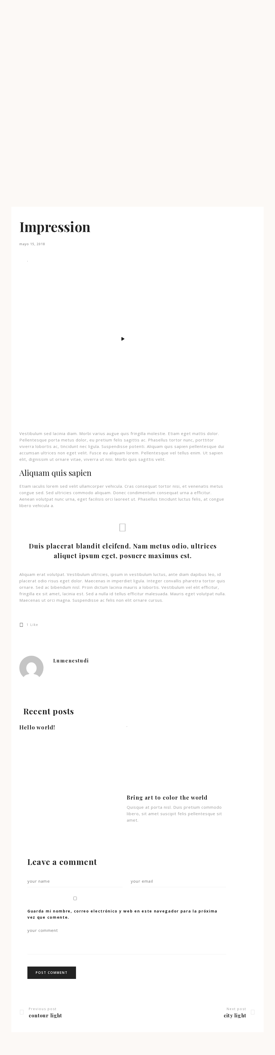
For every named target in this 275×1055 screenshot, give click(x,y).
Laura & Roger (17, 80)
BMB (8, 96)
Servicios (11, 145)
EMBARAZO (14, 48)
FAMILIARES (15, 59)
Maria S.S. (12, 86)
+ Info (9, 134)
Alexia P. (11, 70)
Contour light (45, 1015)
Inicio (8, 37)
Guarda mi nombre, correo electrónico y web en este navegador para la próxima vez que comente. (122, 913)
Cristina (10, 118)
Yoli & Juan (13, 91)
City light (235, 1015)
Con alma (12, 102)
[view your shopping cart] (5, 153)
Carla (8, 75)
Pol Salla (11, 139)
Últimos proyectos (20, 64)
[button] (1, 1052)
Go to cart (13, 166)
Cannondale (14, 123)
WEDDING (13, 43)
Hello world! (37, 727)
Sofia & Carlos (16, 107)
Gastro (10, 129)
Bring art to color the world (167, 797)
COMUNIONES (17, 53)
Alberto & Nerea (18, 113)
